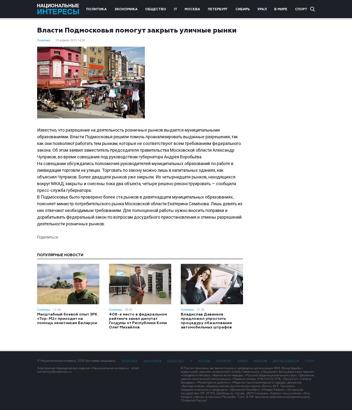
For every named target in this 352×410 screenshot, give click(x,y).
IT (175, 9)
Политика (96, 9)
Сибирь (242, 9)
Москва (192, 9)
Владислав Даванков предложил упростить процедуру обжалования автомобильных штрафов (206, 321)
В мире (280, 9)
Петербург (218, 9)
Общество (155, 9)
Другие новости (286, 361)
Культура (260, 361)
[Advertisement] (283, 94)
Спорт (301, 9)
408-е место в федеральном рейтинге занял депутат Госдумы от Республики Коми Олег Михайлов (138, 321)
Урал (262, 9)
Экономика (126, 9)
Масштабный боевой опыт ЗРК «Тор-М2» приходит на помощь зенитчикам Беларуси (67, 319)
